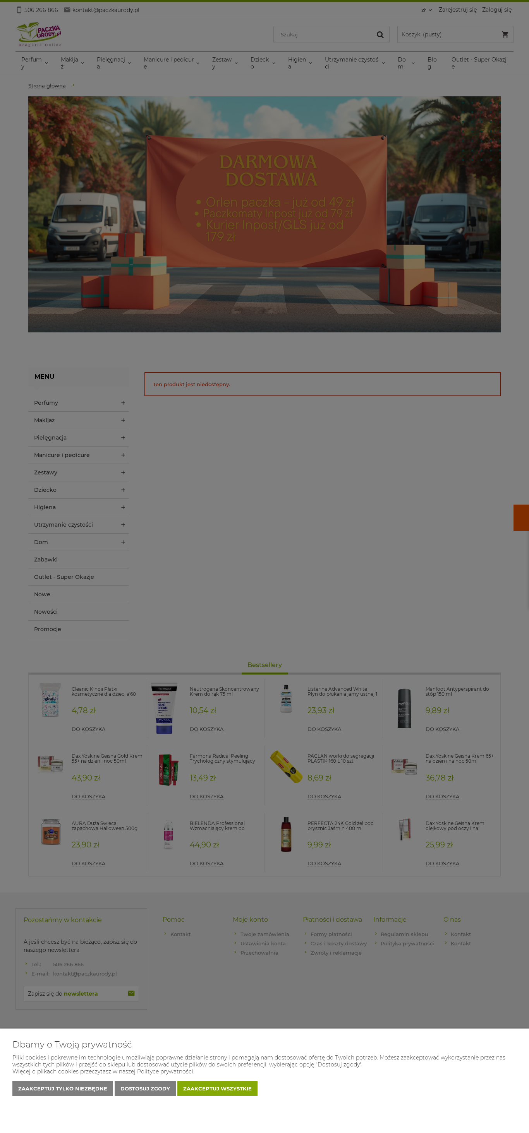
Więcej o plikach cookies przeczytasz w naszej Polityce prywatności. (103, 1071)
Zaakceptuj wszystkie (217, 1088)
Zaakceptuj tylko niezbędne (62, 1088)
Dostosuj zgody (145, 1088)
